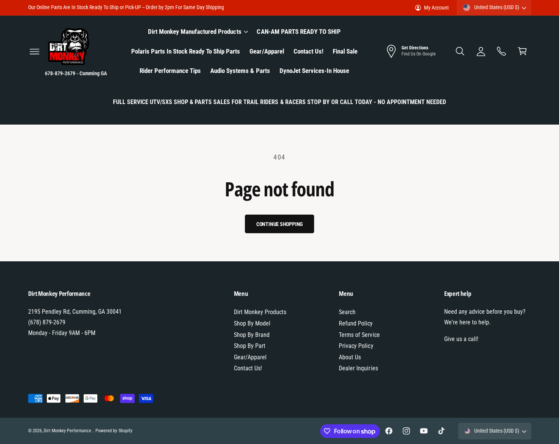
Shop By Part (249, 345)
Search (347, 312)
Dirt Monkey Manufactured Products (194, 31)
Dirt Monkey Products (260, 312)
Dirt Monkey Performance (68, 430)
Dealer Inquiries (358, 368)
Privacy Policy (356, 345)
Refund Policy (356, 323)
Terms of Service (359, 334)
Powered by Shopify (113, 430)
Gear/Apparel (250, 357)
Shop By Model (252, 323)
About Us (350, 357)
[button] (34, 51)
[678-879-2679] (501, 51)
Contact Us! (248, 368)
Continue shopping (279, 224)
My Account (436, 8)
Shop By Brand (252, 334)
